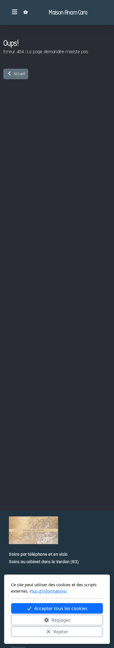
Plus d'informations (48, 591)
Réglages (61, 620)
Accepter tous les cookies (60, 608)
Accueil (18, 74)
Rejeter (60, 632)
